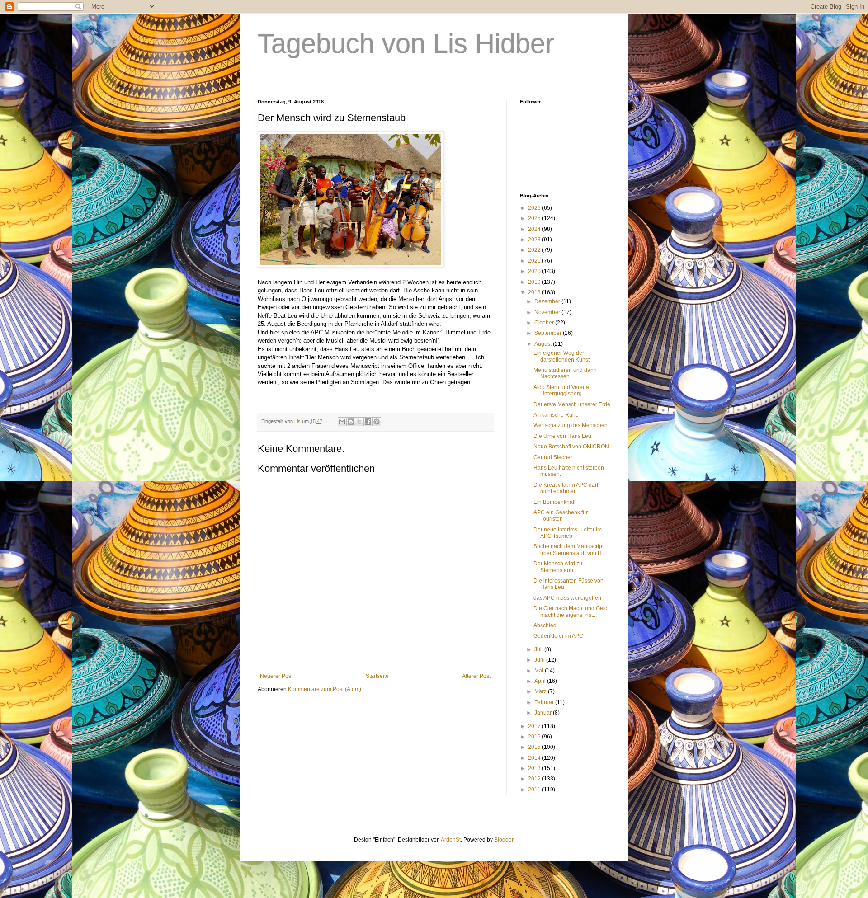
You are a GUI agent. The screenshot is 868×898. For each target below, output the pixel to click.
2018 (535, 292)
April (540, 681)
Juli (539, 649)
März (541, 691)
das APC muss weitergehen (567, 598)
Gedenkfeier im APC (558, 636)
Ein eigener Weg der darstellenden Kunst (561, 356)
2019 (535, 282)
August (543, 344)
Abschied (545, 625)
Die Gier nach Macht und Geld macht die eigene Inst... (570, 611)
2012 (535, 779)
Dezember (547, 301)
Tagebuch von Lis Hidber (406, 43)
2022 (535, 250)
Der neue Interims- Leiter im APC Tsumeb (567, 533)
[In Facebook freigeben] (368, 421)
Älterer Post (476, 676)
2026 (535, 208)
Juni (540, 660)
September (548, 333)
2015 (535, 747)
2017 (535, 726)
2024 (535, 229)
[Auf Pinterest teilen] (376, 421)
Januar (543, 713)
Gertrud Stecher (552, 457)
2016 (535, 736)
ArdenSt (451, 840)
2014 (535, 758)
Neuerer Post (276, 676)
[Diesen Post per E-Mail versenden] (342, 421)
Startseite (377, 676)
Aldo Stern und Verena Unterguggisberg (561, 390)
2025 (535, 218)
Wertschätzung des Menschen (570, 425)
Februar (544, 702)
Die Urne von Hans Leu (562, 436)
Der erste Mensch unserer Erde (571, 404)
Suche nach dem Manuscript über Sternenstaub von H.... (570, 549)
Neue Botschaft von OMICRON (571, 446)
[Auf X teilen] (359, 421)
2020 (535, 271)
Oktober (544, 323)
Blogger (503, 840)
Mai (539, 671)
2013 (535, 768)
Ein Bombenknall (554, 502)
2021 (535, 261)
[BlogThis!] (350, 421)
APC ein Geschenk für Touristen (560, 515)
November (547, 312)
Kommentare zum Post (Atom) (324, 689)
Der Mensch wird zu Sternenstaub (557, 566)
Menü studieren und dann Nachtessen (565, 373)
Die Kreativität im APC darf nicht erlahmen (565, 488)
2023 (535, 239)
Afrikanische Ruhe (556, 415)
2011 (535, 789)
